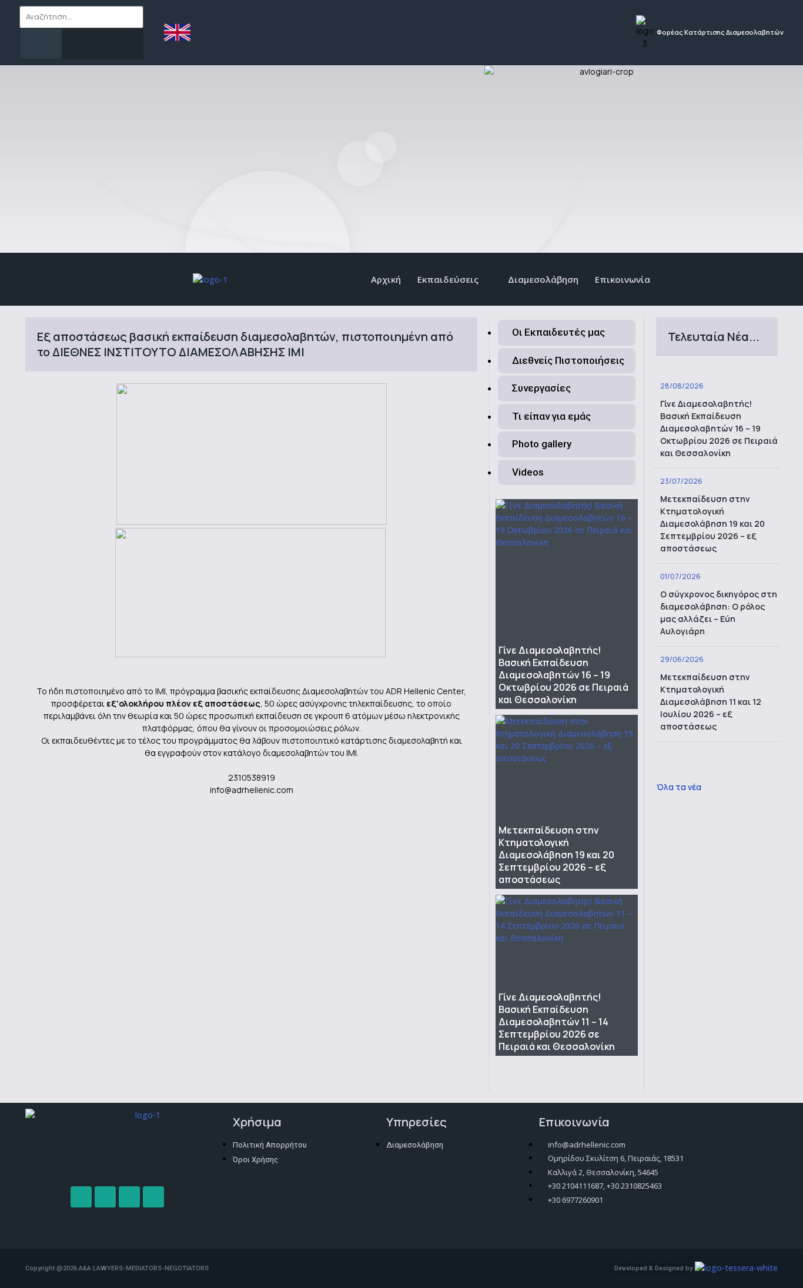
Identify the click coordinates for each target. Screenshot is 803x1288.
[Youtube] (129, 1196)
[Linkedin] (153, 1196)
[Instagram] (105, 1196)
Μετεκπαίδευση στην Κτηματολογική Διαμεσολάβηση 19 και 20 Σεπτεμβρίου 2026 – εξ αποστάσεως (556, 855)
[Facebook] (81, 1196)
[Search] (40, 43)
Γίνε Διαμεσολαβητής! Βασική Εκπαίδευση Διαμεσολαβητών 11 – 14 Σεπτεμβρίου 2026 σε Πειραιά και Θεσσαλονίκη (556, 1022)
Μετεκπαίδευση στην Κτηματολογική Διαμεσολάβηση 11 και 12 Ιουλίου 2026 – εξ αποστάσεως (710, 701)
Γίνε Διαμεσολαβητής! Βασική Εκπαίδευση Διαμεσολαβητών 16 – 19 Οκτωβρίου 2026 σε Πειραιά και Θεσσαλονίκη (563, 675)
